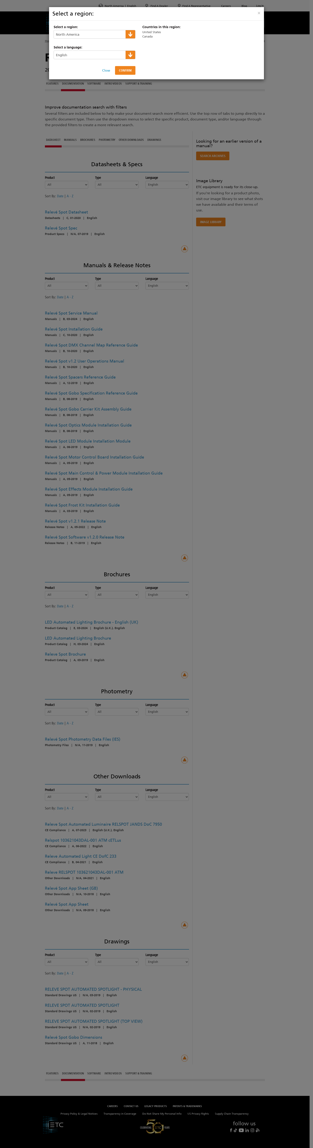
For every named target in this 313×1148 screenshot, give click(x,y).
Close (106, 70)
